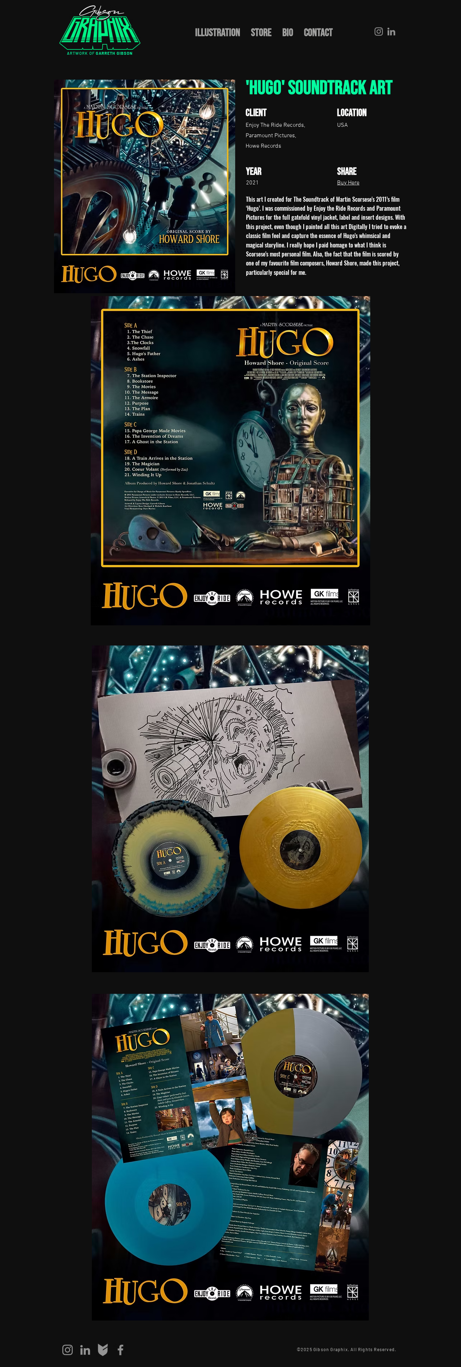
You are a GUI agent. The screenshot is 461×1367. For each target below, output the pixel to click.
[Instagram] (378, 31)
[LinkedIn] (391, 31)
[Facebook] (120, 1350)
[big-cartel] (103, 1350)
